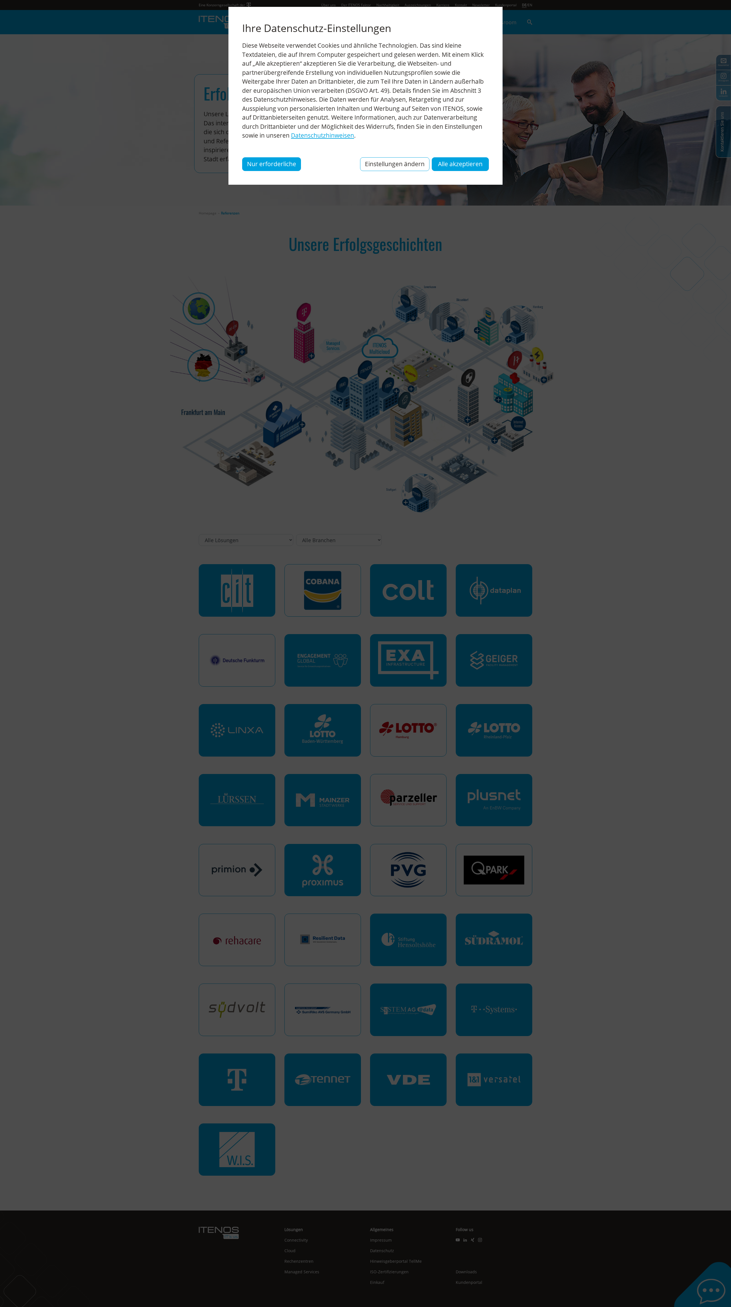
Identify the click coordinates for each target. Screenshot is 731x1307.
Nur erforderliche (271, 164)
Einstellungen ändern (395, 164)
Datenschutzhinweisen (322, 135)
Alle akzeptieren (460, 164)
